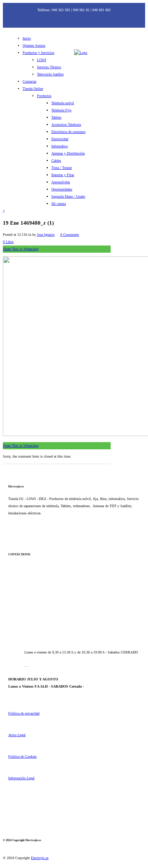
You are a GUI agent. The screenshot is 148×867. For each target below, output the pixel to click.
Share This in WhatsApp (20, 249)
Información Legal (21, 778)
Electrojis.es (39, 858)
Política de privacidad (24, 713)
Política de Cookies (22, 756)
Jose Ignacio (46, 235)
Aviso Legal (17, 735)
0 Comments (69, 235)
